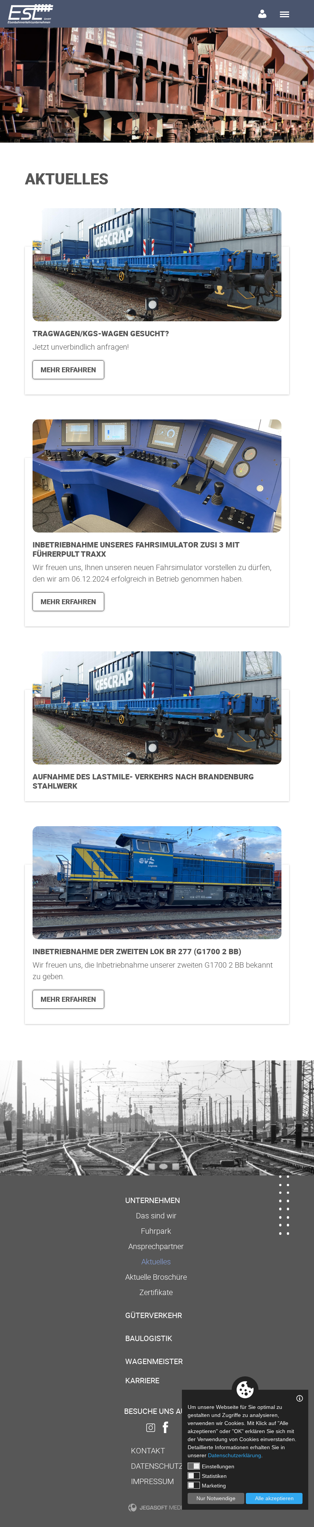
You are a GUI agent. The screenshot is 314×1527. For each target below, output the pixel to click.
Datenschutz (157, 1466)
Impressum (152, 1481)
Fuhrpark (156, 1231)
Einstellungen (218, 1466)
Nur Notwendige (216, 1498)
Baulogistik (148, 1338)
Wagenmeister (154, 1361)
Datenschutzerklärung (234, 1455)
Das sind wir (156, 1215)
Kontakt (148, 1450)
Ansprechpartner (156, 1246)
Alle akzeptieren (274, 1498)
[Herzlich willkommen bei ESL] (30, 13)
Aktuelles (156, 1261)
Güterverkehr (153, 1315)
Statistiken (214, 1476)
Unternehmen (152, 1200)
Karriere (142, 1380)
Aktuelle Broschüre (156, 1277)
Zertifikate (156, 1292)
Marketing (214, 1486)
